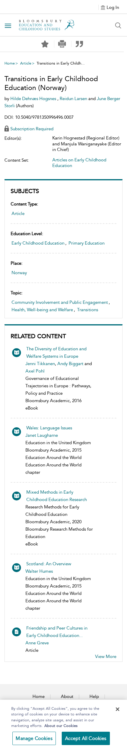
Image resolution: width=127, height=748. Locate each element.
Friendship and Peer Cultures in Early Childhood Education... (56, 631)
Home (9, 63)
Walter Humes (39, 571)
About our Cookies (61, 725)
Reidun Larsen (74, 98)
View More (105, 656)
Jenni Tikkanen (40, 363)
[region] (63, 724)
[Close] (117, 709)
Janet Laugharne (41, 435)
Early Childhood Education (38, 243)
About (67, 696)
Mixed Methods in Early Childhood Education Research (56, 495)
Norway (19, 272)
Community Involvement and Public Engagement (60, 302)
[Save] (45, 44)
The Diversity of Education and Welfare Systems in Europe (56, 352)
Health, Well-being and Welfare (42, 309)
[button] (62, 44)
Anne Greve (37, 643)
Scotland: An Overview (48, 563)
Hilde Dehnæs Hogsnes (33, 98)
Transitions (87, 309)
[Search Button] (118, 25)
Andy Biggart (70, 363)
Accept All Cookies (86, 738)
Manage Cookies (34, 738)
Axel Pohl (35, 371)
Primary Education (87, 243)
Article (25, 63)
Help (94, 696)
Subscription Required (31, 128)
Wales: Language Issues (49, 428)
